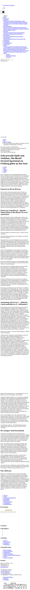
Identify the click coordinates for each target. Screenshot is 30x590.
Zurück (5, 15)
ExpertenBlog (6, 41)
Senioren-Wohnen (19, 23)
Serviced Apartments (13, 22)
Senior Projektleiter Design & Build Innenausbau (15, 48)
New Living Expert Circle (20, 39)
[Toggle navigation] (3, 12)
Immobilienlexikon (7, 43)
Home (4, 17)
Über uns (5, 495)
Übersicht (5, 27)
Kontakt (8, 54)
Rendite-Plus (6, 18)
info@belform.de (4, 567)
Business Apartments (22, 22)
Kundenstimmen (18, 21)
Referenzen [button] (5, 19)
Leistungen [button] (5, 31)
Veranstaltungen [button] (6, 37)
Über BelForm (6, 44)
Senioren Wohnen (7, 30)
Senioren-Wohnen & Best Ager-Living (11, 555)
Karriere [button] (5, 45)
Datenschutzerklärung (11, 55)
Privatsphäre (6, 579)
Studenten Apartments (24, 28)
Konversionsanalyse (18, 36)
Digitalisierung (12, 34)
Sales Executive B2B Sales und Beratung (14, 47)
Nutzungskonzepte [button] (7, 26)
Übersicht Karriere (7, 46)
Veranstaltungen (6, 503)
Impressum (8, 57)
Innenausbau (6, 34)
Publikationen (6, 40)
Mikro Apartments (7, 28)
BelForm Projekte (7, 142)
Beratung (15, 32)
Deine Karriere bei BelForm (9, 497)
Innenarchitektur (21, 32)
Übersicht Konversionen (8, 36)
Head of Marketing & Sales (18, 46)
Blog (4, 140)
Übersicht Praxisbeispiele (8, 21)
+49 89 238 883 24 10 (6, 571)
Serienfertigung (19, 34)
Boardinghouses (6, 23)
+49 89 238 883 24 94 (6, 573)
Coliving (13, 23)
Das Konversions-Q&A (8, 39)
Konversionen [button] (6, 35)
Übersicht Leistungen (8, 32)
